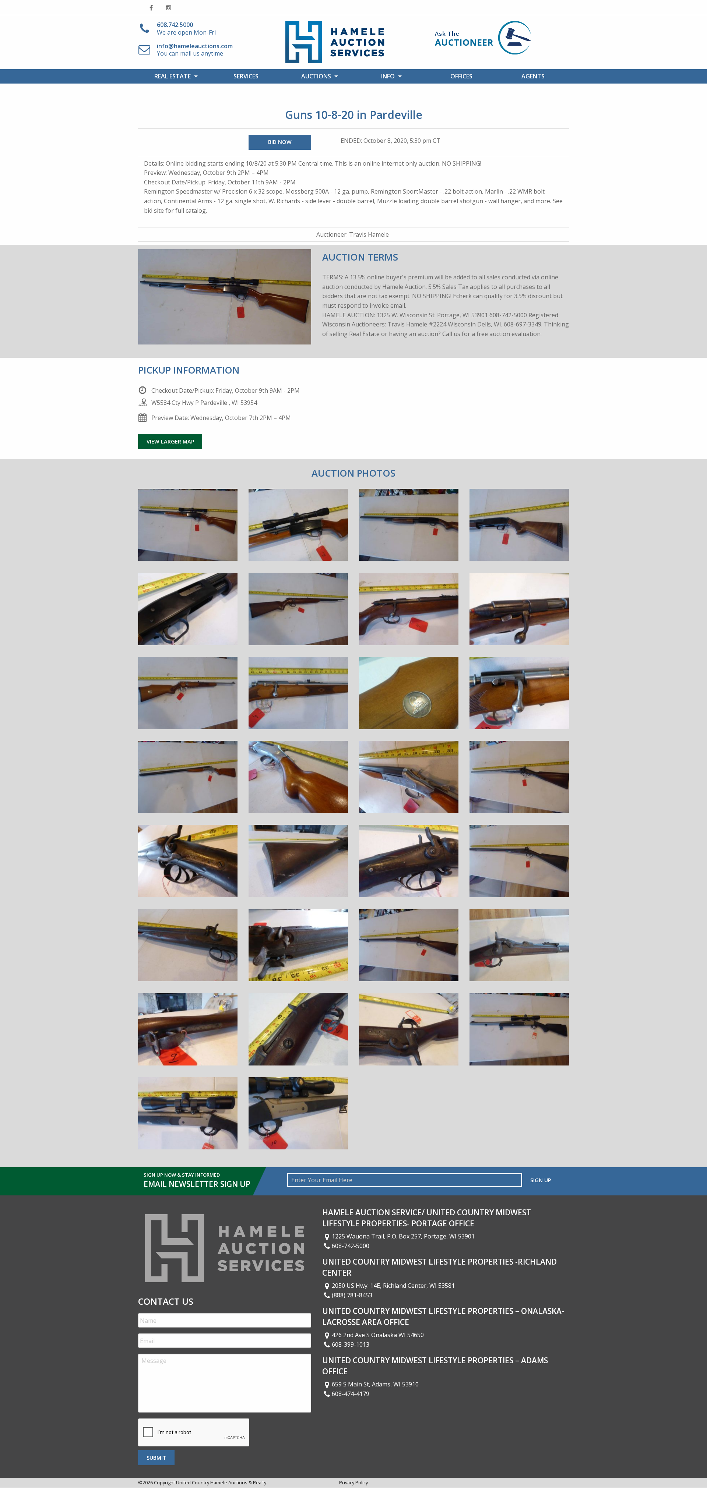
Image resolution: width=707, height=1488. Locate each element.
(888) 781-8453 (352, 1295)
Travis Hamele (369, 234)
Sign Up (540, 1180)
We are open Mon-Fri (186, 28)
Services (245, 76)
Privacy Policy (353, 1482)
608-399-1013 (350, 1344)
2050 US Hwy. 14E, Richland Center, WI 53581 (393, 1286)
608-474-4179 (350, 1394)
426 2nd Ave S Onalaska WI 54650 (378, 1335)
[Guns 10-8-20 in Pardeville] (188, 530)
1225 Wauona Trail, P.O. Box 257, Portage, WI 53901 (403, 1236)
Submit (156, 1457)
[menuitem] (174, 76)
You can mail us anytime (195, 50)
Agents (533, 76)
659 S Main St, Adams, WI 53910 (375, 1384)
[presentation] (194, 1432)
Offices (461, 76)
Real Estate (172, 76)
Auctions (316, 76)
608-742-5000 (350, 1246)
